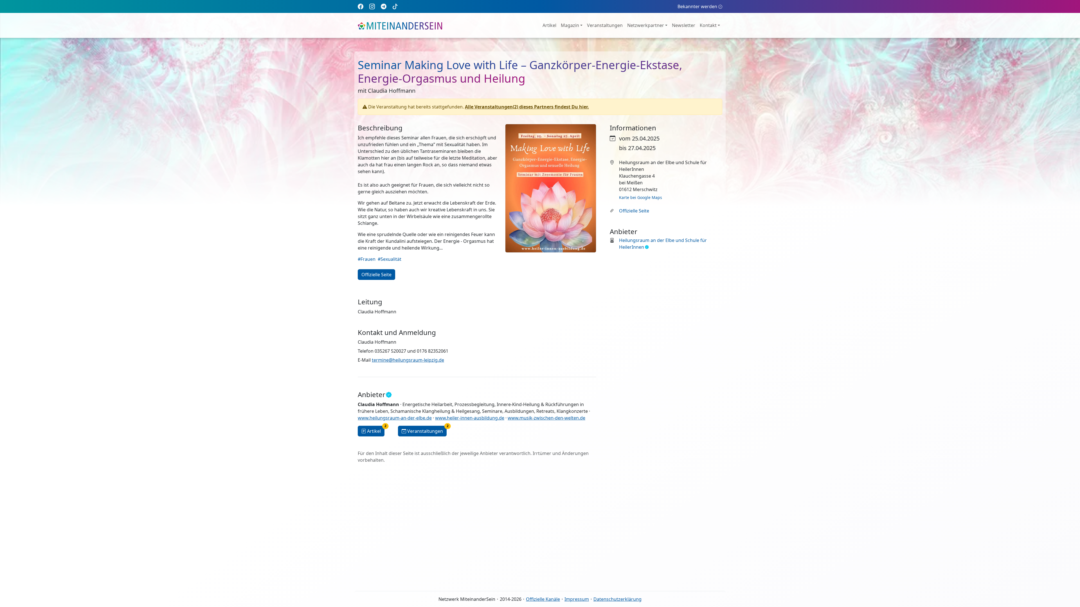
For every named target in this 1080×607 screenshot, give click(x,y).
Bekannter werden (697, 6)
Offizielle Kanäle (543, 599)
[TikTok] (395, 6)
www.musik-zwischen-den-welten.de (546, 418)
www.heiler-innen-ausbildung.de (469, 418)
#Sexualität (389, 259)
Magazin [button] (570, 25)
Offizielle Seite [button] (376, 274)
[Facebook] (360, 6)
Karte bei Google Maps (640, 197)
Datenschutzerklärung (617, 599)
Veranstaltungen (605, 25)
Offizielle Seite (634, 211)
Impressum (576, 599)
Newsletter (683, 25)
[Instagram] (372, 6)
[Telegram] (383, 6)
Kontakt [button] (708, 25)
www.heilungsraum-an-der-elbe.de (395, 418)
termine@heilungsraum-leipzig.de (408, 360)
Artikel (549, 25)
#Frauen (366, 259)
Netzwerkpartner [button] (645, 25)
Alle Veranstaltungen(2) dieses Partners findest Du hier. (527, 107)
